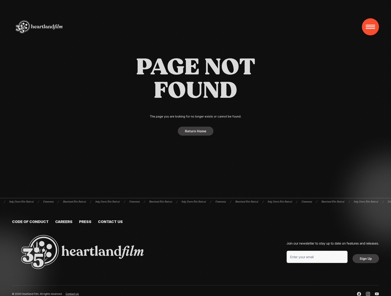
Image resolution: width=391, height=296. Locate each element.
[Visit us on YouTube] (377, 294)
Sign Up (366, 259)
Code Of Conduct (30, 222)
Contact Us (110, 222)
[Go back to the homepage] (82, 252)
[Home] (39, 26)
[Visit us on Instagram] (368, 294)
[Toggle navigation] (370, 26)
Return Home (195, 131)
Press (85, 222)
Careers (63, 222)
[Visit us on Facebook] (359, 294)
